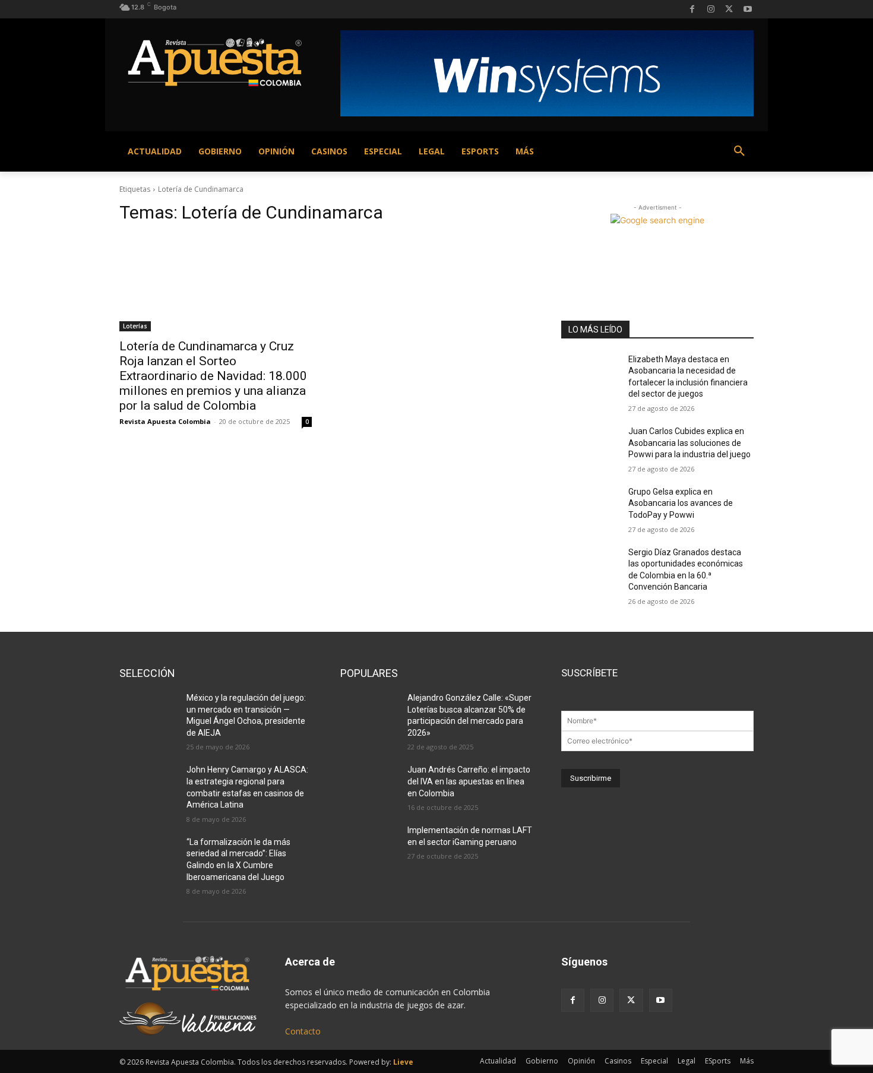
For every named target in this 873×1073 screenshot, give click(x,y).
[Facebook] (692, 9)
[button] (739, 151)
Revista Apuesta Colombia (165, 421)
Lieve (403, 1062)
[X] (729, 9)
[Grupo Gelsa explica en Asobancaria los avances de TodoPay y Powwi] (590, 506)
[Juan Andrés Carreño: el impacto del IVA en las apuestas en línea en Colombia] (369, 784)
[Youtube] (747, 9)
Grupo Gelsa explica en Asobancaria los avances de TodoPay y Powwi (680, 503)
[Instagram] (710, 9)
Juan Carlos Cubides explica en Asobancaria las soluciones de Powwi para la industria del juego (689, 442)
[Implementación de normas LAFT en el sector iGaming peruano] (369, 845)
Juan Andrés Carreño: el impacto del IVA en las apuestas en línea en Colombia (468, 781)
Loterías (135, 326)
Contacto (303, 1031)
